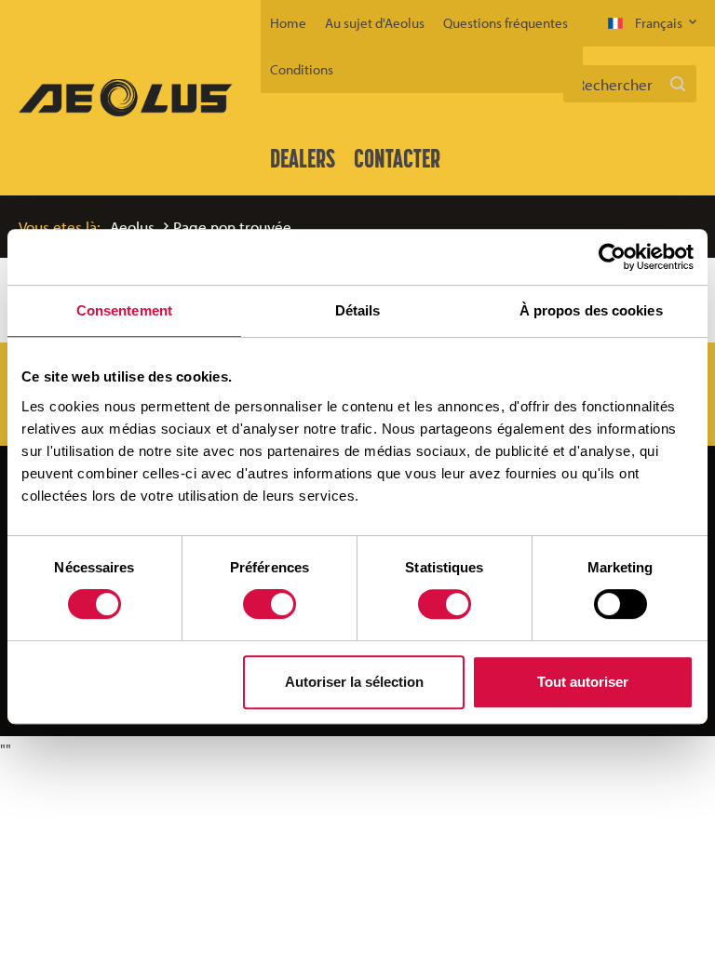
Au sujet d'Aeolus (375, 23)
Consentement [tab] (124, 310)
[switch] (269, 604)
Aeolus (132, 226)
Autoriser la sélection (354, 682)
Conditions (301, 69)
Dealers (302, 158)
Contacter (397, 158)
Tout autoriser (582, 682)
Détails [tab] (358, 310)
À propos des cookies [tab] (591, 310)
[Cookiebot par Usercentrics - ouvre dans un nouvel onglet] (612, 257)
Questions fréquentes (505, 23)
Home (288, 23)
